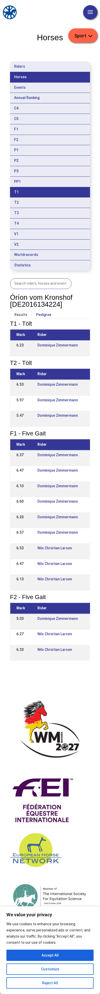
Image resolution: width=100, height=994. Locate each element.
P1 (16, 150)
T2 (16, 202)
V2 (16, 244)
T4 (16, 223)
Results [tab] (20, 315)
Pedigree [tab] (43, 315)
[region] (50, 950)
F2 (16, 140)
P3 (16, 171)
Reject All (50, 983)
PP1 (17, 182)
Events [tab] (20, 87)
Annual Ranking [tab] (26, 98)
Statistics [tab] (22, 265)
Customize (50, 969)
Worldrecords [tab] (26, 255)
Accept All (50, 955)
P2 (16, 160)
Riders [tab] (19, 66)
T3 (16, 213)
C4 (16, 108)
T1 (16, 192)
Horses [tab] (20, 77)
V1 (16, 234)
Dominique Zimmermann (57, 345)
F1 (16, 129)
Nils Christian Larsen (54, 548)
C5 (16, 119)
